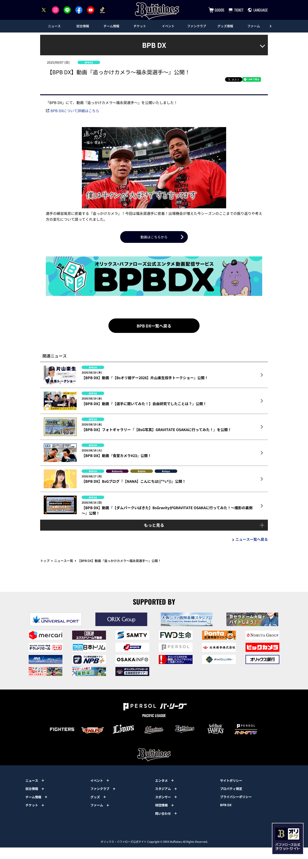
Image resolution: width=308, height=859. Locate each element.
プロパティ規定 (231, 788)
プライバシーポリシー (236, 796)
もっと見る (154, 525)
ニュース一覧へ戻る (251, 539)
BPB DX (226, 805)
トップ (45, 560)
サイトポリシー (231, 780)
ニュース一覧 (63, 560)
